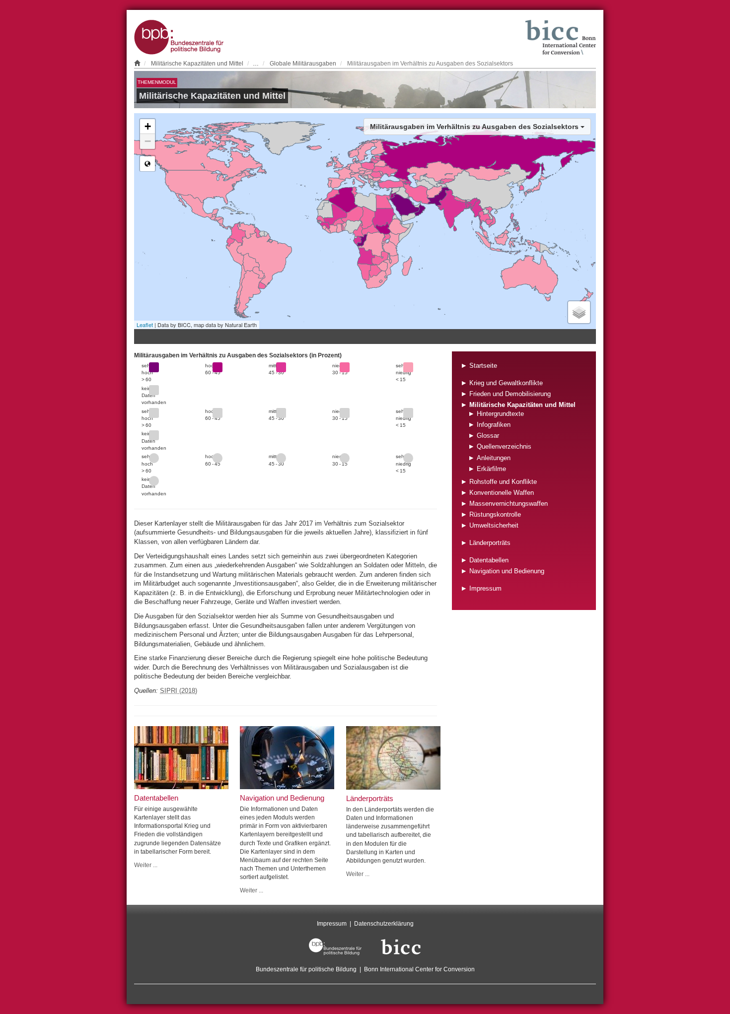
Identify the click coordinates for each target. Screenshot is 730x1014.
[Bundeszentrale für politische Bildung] (335, 946)
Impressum (485, 588)
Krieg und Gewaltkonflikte (506, 383)
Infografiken (494, 424)
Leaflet (145, 325)
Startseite (483, 365)
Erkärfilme (491, 469)
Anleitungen (494, 458)
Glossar (488, 435)
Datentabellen (489, 560)
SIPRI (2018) (178, 690)
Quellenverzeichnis (504, 446)
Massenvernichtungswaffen (508, 503)
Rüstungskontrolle (495, 514)
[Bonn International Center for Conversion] (401, 946)
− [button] (148, 141)
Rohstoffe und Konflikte (503, 481)
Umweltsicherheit (493, 525)
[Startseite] (137, 63)
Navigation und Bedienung (506, 571)
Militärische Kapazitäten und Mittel (197, 63)
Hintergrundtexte (500, 413)
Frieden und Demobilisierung (510, 394)
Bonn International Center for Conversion (419, 969)
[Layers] (579, 312)
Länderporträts (490, 542)
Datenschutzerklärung (384, 923)
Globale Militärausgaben (303, 63)
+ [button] (148, 126)
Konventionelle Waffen (501, 492)
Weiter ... (145, 865)
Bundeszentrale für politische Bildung (306, 969)
